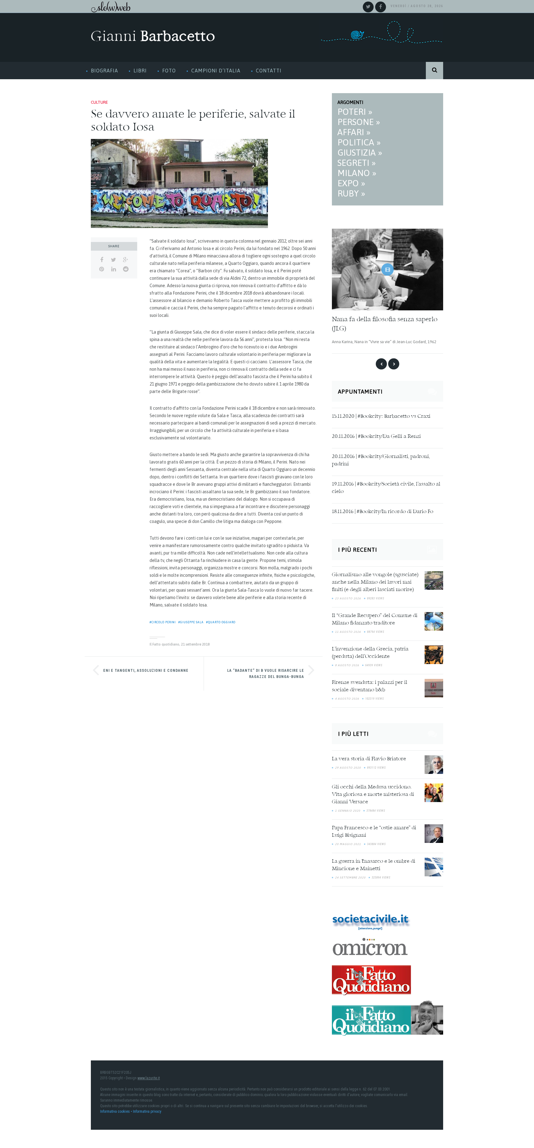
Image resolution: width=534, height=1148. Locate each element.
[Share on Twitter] (113, 260)
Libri (140, 70)
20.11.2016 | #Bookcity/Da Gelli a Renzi (376, 435)
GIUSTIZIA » (359, 153)
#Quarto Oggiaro (220, 622)
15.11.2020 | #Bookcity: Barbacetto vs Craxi (381, 415)
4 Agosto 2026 (347, 697)
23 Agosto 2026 (348, 597)
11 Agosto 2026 (348, 630)
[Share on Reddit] (125, 269)
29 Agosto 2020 (348, 766)
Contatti (269, 70)
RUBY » (351, 193)
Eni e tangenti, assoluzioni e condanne (146, 670)
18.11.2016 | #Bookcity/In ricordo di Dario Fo (382, 510)
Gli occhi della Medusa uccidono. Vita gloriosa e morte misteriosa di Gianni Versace (373, 793)
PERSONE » (358, 122)
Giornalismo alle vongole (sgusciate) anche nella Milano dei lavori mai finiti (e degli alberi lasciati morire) (375, 581)
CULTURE (99, 102)
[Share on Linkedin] (113, 269)
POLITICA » (359, 142)
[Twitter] (368, 7)
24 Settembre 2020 (350, 876)
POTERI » (354, 112)
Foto (169, 70)
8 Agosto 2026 (347, 664)
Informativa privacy (147, 1110)
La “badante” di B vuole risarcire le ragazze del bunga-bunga (265, 673)
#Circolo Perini (163, 622)
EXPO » (351, 183)
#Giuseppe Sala (191, 622)
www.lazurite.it (149, 1076)
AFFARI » (354, 132)
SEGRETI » (356, 163)
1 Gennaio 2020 (347, 809)
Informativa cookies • (116, 1110)
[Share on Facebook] (101, 260)
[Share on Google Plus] (125, 260)
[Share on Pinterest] (101, 269)
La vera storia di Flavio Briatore (369, 757)
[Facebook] (380, 7)
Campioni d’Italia (215, 70)
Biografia (104, 70)
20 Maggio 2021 (348, 842)
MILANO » (356, 173)
